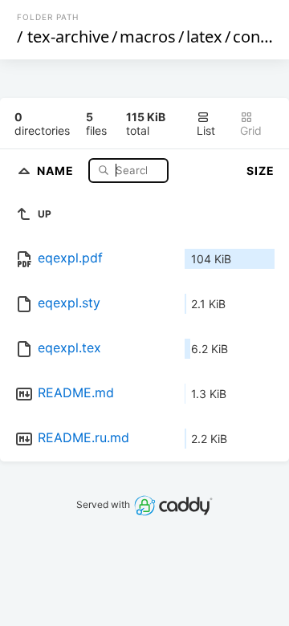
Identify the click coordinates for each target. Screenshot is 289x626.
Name (57, 170)
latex (204, 36)
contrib (259, 36)
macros (148, 36)
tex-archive (68, 36)
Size (260, 170)
